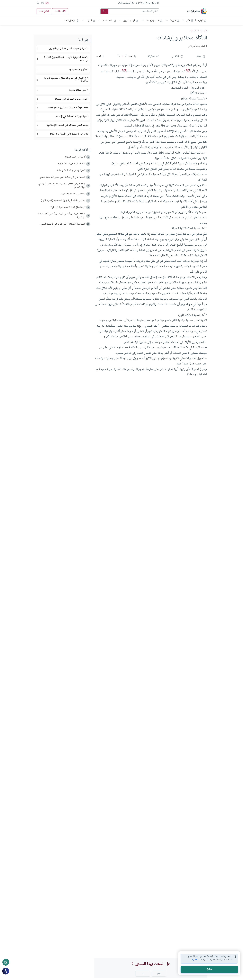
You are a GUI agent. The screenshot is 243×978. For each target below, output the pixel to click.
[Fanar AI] (5, 971)
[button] (126, 56)
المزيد (89, 20)
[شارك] (5, 962)
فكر (188, 20)
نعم (158, 973)
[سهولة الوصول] (42, 3)
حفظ (199, 56)
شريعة (173, 20)
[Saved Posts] (38, 3)
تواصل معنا (70, 20)
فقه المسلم (107, 20)
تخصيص (194, 960)
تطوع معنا (44, 11)
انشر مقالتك (60, 11)
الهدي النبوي (129, 20)
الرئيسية (199, 20)
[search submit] (104, 11)
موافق (209, 969)
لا (142, 973)
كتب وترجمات (152, 20)
